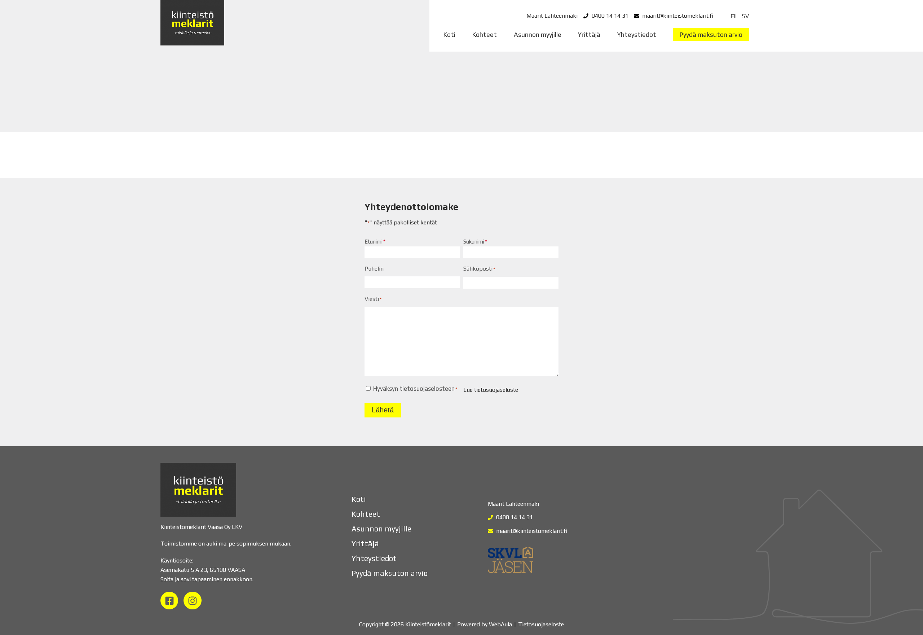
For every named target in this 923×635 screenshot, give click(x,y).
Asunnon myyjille (537, 34)
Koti (449, 34)
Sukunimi (473, 241)
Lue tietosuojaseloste (490, 389)
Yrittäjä (589, 34)
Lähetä (383, 410)
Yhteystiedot (636, 34)
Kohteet (484, 34)
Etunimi (374, 241)
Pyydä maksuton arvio (710, 34)
